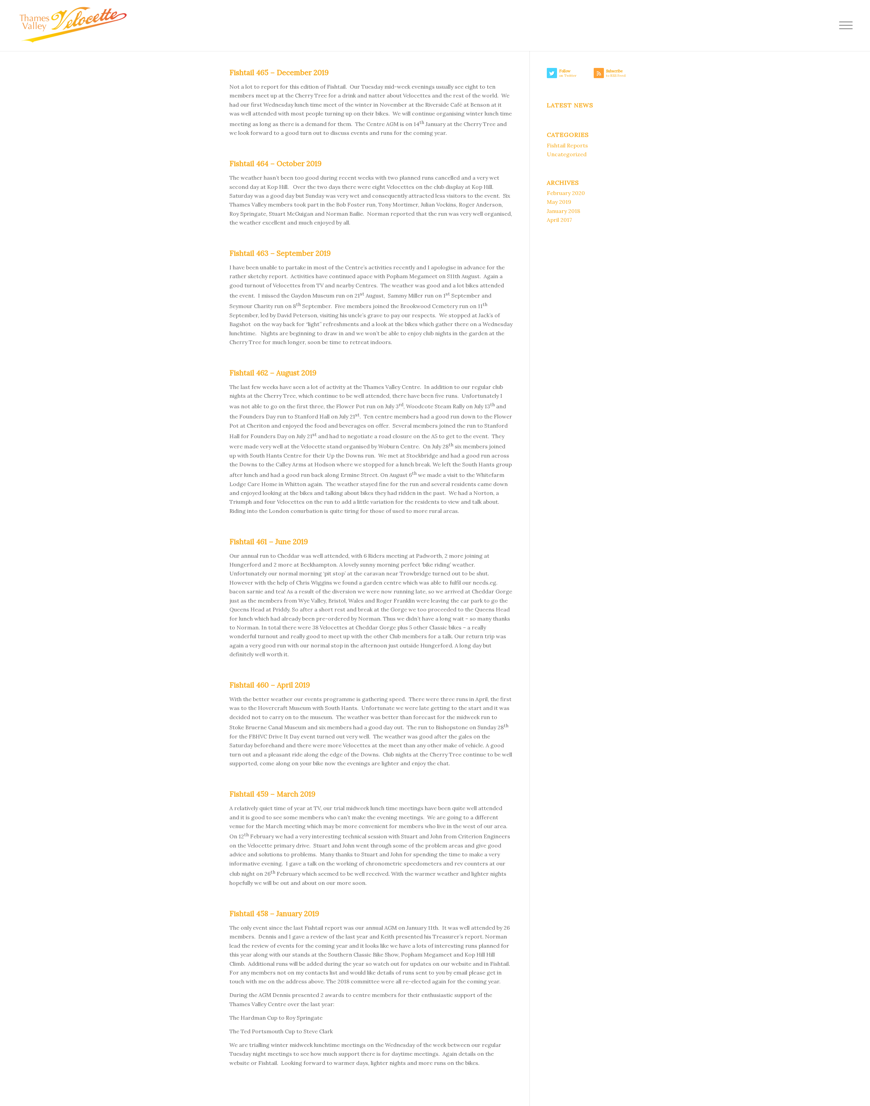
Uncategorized (567, 154)
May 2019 (559, 201)
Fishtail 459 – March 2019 (272, 794)
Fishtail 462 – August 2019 (272, 372)
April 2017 (559, 219)
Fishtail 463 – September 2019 (280, 253)
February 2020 (566, 193)
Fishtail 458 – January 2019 (274, 913)
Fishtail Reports (567, 145)
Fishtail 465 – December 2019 (279, 72)
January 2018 (563, 211)
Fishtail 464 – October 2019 (275, 163)
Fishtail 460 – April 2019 (269, 685)
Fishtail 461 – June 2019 (268, 541)
